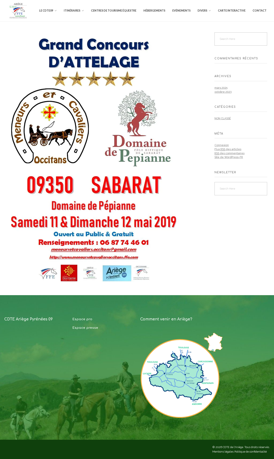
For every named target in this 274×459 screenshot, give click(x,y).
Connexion (221, 145)
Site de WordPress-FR (228, 157)
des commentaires (229, 153)
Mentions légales (223, 451)
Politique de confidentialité (250, 451)
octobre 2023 (223, 91)
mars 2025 (221, 87)
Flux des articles (227, 149)
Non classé (222, 118)
